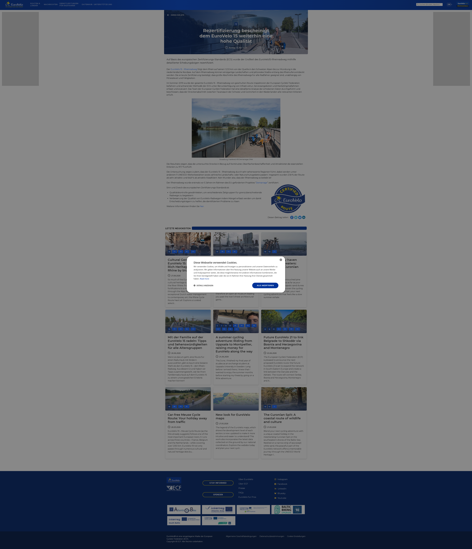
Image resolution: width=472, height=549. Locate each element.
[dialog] (236, 275)
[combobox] (281, 260)
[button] (203, 285)
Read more (204, 278)
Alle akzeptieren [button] (265, 285)
